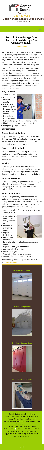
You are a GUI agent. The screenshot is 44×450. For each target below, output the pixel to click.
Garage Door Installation (22, 379)
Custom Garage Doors (22, 306)
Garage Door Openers (22, 270)
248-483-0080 (22, 15)
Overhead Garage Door (22, 343)
